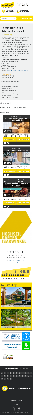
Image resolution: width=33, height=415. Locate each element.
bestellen (23, 139)
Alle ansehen (24, 368)
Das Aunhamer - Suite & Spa (16, 180)
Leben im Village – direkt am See (16, 150)
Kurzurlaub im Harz (8, 327)
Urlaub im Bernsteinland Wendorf (13, 306)
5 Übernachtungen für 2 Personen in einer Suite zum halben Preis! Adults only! (16, 183)
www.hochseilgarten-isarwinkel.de (17, 70)
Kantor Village (16, 148)
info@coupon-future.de (17, 260)
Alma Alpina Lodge (16, 116)
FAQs (16, 263)
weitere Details (9, 139)
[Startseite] (16, 5)
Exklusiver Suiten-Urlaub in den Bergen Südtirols (16, 119)
